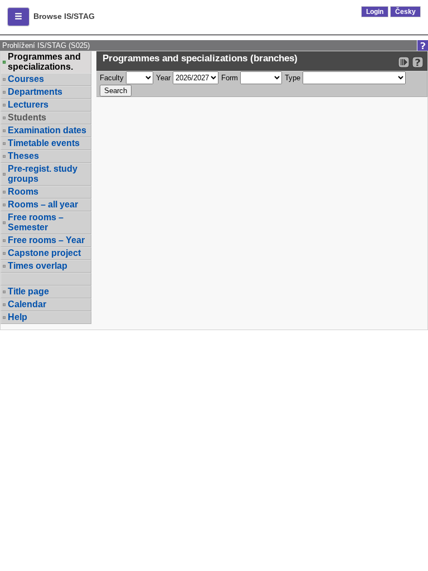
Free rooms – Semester (36, 222)
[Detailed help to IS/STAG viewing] (418, 62)
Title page (28, 291)
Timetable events (44, 143)
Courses (26, 79)
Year (163, 78)
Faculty (112, 78)
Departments (35, 91)
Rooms (23, 191)
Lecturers (28, 104)
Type (292, 78)
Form (229, 78)
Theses (23, 156)
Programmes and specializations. (44, 62)
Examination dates (47, 130)
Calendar (27, 304)
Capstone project (44, 253)
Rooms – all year (43, 204)
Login (374, 12)
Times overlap (37, 265)
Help (17, 317)
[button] (18, 16)
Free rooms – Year (46, 240)
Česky (405, 12)
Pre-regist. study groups (42, 173)
